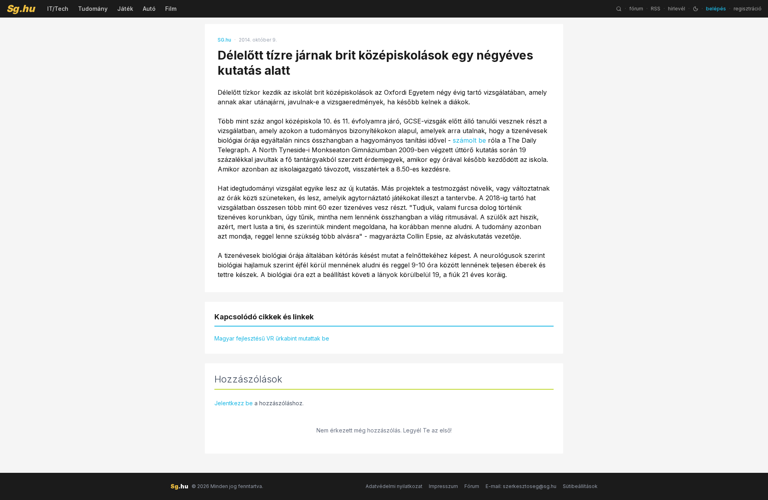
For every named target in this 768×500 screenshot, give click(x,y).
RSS (655, 9)
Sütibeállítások (580, 486)
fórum (636, 9)
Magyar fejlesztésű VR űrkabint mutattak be (271, 338)
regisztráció (748, 9)
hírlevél (676, 9)
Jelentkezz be (233, 403)
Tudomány (93, 8)
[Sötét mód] (695, 9)
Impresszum (443, 486)
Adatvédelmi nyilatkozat (394, 486)
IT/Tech (57, 8)
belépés (716, 9)
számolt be (469, 140)
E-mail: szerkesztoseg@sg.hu (521, 486)
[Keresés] (619, 9)
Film (170, 8)
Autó (149, 8)
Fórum (471, 486)
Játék (125, 8)
